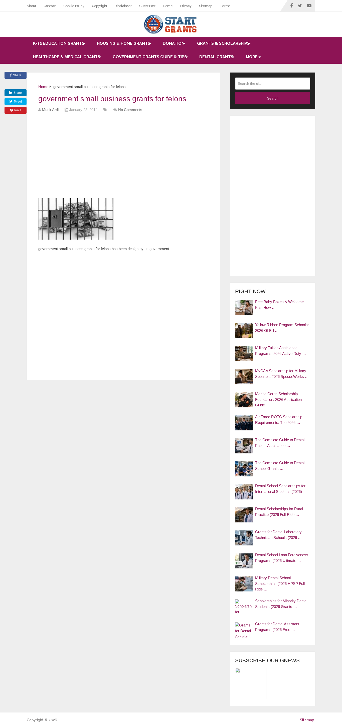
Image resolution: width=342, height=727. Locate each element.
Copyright (99, 6)
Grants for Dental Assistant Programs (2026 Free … (277, 627)
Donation (174, 43)
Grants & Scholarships (223, 43)
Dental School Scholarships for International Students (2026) (280, 489)
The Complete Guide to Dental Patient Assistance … (279, 443)
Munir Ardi (50, 110)
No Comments (130, 110)
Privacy (186, 6)
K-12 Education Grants (58, 43)
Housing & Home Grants (123, 43)
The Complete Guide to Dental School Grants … (279, 466)
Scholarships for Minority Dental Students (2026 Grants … (281, 604)
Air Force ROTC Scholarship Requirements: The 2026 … (278, 420)
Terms (225, 6)
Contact (50, 6)
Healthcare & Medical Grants (66, 57)
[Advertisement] (129, 157)
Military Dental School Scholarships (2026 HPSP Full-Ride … (280, 583)
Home (168, 6)
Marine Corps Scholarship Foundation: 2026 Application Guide (278, 399)
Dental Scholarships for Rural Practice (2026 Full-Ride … (279, 512)
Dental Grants (216, 57)
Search (272, 98)
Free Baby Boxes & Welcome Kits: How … (279, 305)
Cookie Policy (73, 6)
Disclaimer (123, 6)
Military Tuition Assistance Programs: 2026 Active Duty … (280, 351)
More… (253, 57)
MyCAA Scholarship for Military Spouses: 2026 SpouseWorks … (282, 374)
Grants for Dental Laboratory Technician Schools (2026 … (278, 535)
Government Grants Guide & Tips (150, 57)
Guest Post (147, 6)
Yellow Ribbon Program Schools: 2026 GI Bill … (282, 328)
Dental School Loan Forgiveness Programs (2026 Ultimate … (281, 558)
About (31, 6)
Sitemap (205, 6)
